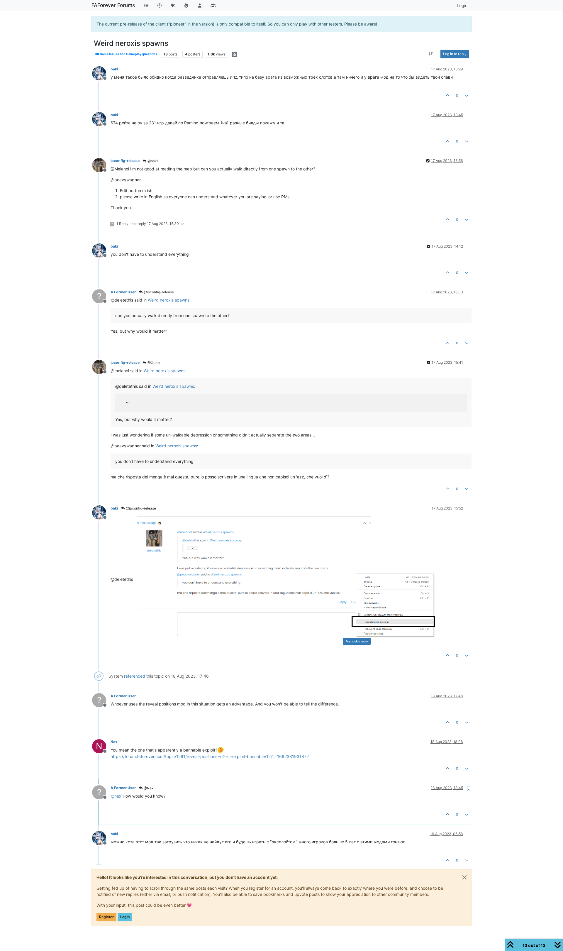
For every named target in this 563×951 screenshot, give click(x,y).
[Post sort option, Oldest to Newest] (431, 54)
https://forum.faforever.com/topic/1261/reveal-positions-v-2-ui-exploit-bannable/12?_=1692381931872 (210, 756)
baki (114, 69)
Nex (114, 742)
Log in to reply (455, 54)
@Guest (153, 363)
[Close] (464, 877)
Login (125, 917)
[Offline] (101, 72)
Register (106, 917)
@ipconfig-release (158, 292)
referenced (134, 676)
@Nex (148, 788)
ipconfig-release (125, 160)
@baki (152, 161)
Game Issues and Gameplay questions (128, 54)
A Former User (123, 292)
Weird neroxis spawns (168, 299)
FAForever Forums (113, 5)
